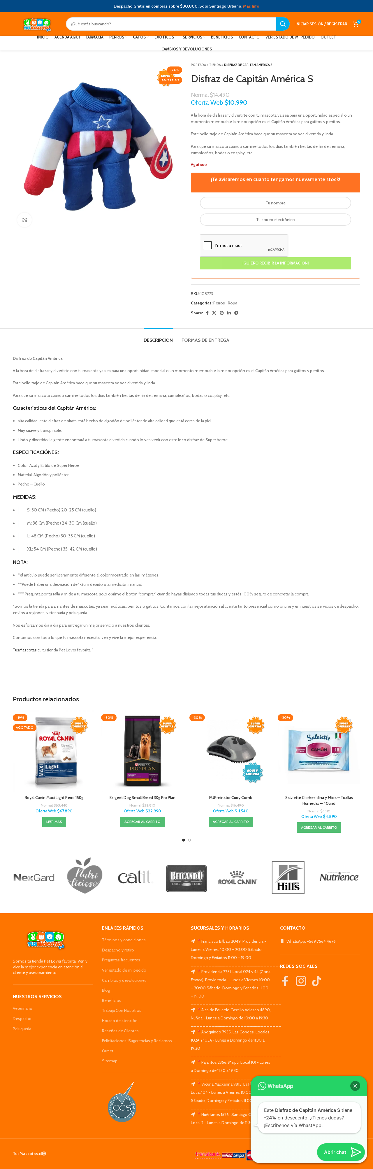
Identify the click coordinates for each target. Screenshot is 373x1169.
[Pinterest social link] (222, 313)
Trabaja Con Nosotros (121, 1010)
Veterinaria (22, 1008)
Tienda (215, 65)
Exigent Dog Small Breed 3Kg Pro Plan (142, 797)
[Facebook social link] (207, 313)
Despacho (22, 1018)
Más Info (251, 6)
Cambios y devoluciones (124, 980)
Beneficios (111, 1000)
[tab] (158, 337)
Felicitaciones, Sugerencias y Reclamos (137, 1040)
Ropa (232, 303)
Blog (106, 990)
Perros (219, 303)
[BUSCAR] (283, 24)
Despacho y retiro (118, 950)
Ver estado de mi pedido (124, 970)
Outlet (107, 1051)
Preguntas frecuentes (121, 960)
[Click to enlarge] (24, 220)
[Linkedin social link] (229, 313)
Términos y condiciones (124, 939)
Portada (198, 65)
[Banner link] (34, 877)
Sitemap (109, 1060)
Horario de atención (120, 1020)
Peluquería (22, 1028)
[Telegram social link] (236, 313)
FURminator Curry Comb (230, 797)
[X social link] (214, 313)
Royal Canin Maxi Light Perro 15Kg (54, 797)
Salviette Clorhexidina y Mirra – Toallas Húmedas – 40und (319, 800)
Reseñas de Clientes (120, 1030)
